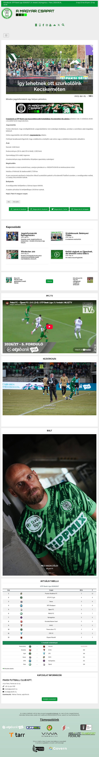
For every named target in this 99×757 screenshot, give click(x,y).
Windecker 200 (28, 251)
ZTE (49, 653)
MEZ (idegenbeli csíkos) (49, 566)
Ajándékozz (49, 415)
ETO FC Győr (51, 597)
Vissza (49, 281)
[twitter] (58, 25)
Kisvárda (23, 650)
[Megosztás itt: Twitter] (59, 209)
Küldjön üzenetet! (49, 699)
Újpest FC (51, 609)
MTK (24, 660)
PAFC (49, 657)
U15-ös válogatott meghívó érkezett (76, 282)
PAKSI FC (51, 613)
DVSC (51, 625)
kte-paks (16, 201)
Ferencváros (22, 646)
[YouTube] (50, 25)
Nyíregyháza (43, 2)
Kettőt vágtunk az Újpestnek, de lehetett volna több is (79, 252)
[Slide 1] (46, 422)
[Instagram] (46, 25)
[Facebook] (43, 25)
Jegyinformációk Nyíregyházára (29, 234)
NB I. (91, 96)
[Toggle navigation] (6, 35)
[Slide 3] (53, 422)
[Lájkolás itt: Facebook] (18, 209)
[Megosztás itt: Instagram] (80, 209)
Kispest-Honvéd (51, 637)
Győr (24, 653)
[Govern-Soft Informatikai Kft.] (58, 748)
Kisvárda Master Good (51, 621)
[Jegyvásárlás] (36, 25)
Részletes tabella (9, 668)
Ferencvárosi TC (51, 629)
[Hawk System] (38, 748)
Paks (50, 2)
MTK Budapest (51, 605)
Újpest (50, 664)
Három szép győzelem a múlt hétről (20, 281)
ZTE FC (51, 633)
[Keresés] (63, 25)
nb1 (9, 201)
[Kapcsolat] (40, 25)
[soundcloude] (54, 25)
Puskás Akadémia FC (51, 593)
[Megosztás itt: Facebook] (38, 209)
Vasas (51, 601)
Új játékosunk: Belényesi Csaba (77, 234)
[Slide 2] (49, 422)
